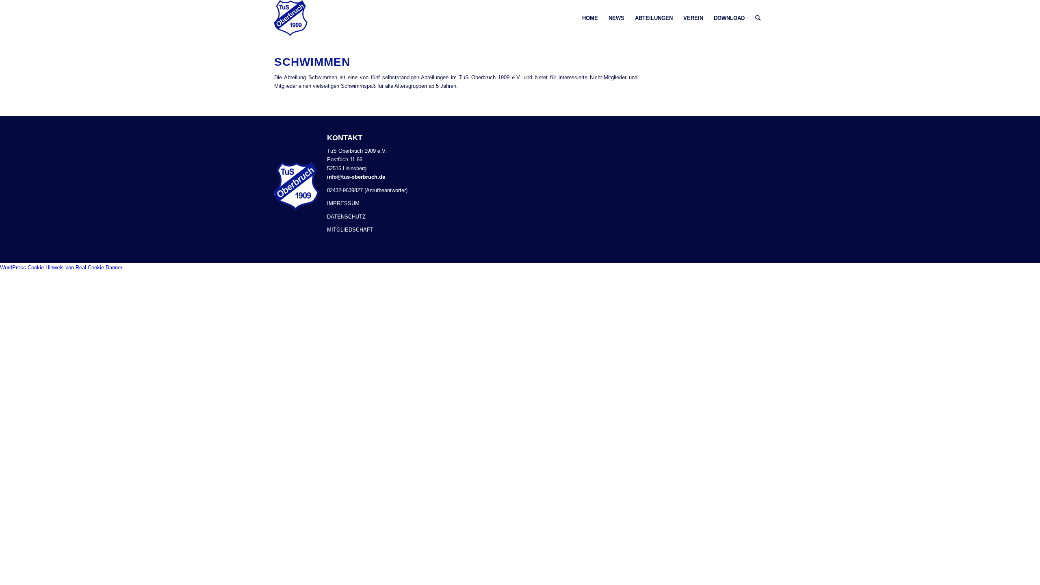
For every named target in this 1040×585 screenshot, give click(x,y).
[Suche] (758, 18)
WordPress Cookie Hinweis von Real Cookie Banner (61, 267)
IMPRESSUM (343, 203)
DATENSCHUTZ (346, 217)
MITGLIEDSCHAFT (350, 230)
